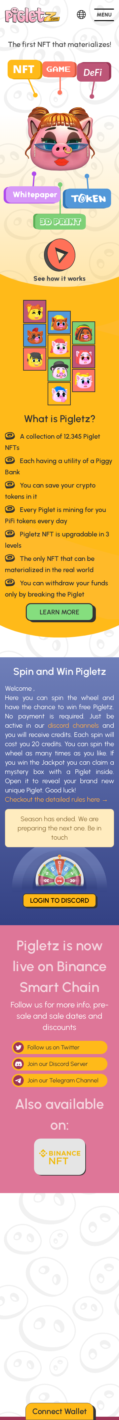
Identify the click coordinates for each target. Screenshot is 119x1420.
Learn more (59, 612)
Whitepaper (35, 194)
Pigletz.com (32, 15)
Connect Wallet (59, 1411)
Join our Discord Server (57, 1064)
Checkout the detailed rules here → (56, 799)
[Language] (81, 15)
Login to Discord (59, 900)
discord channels (73, 725)
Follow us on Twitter (53, 1047)
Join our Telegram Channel (63, 1080)
